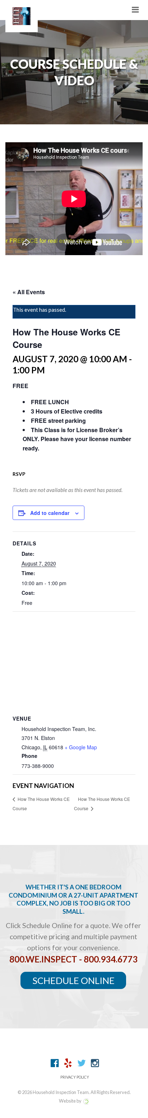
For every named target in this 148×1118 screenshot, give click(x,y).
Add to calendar (49, 512)
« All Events (29, 292)
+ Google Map (81, 747)
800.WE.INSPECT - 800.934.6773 (73, 959)
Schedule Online (73, 980)
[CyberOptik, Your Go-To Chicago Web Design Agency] (85, 1101)
